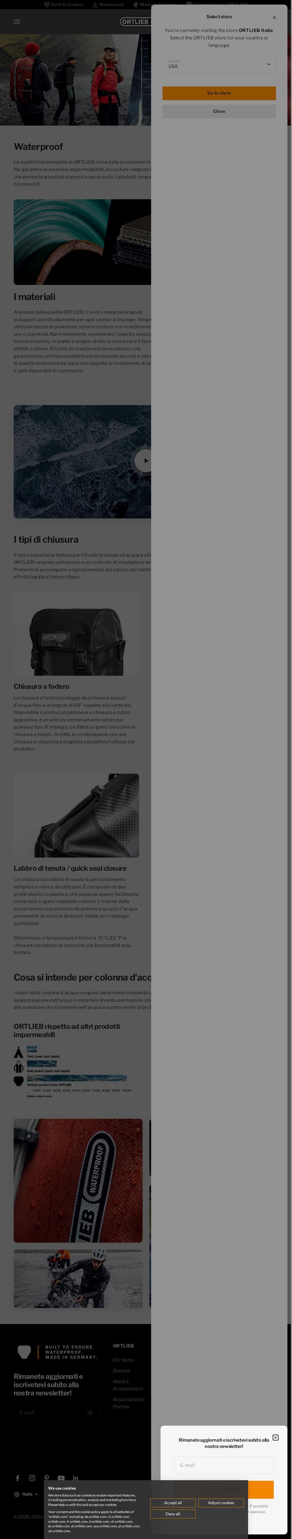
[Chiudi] (275, 1437)
